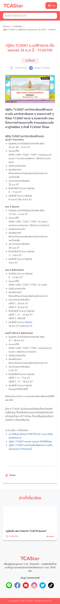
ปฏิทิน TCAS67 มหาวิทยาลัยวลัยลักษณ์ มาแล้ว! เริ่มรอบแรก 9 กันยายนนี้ (30, 447)
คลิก (41, 143)
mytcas (31, 188)
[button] (51, 5)
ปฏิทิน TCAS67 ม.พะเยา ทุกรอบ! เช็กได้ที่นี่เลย (30, 441)
